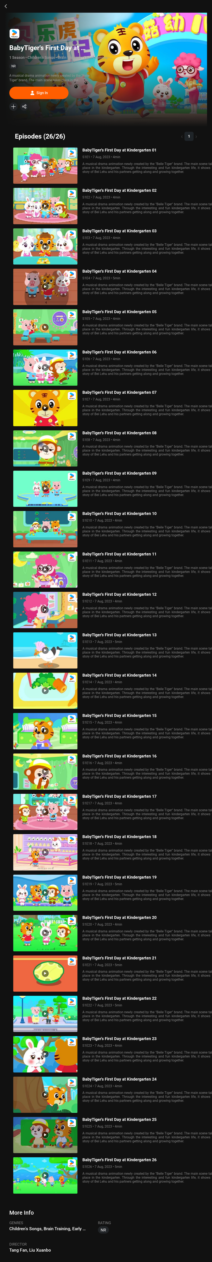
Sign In (42, 93)
